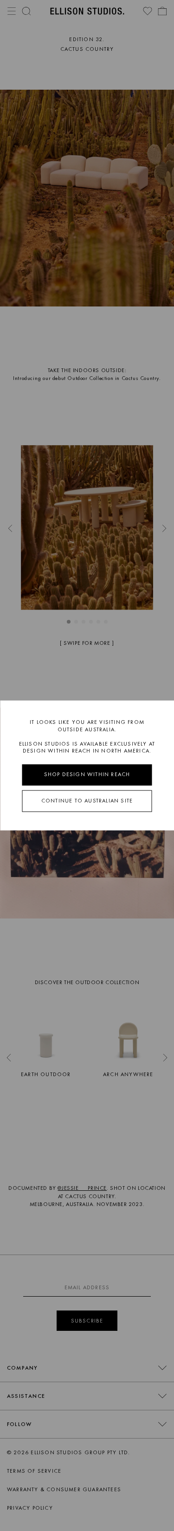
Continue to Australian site (87, 800)
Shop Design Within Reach (87, 774)
